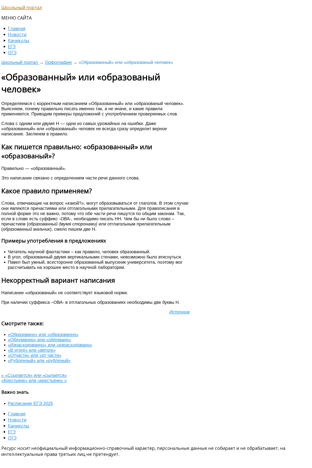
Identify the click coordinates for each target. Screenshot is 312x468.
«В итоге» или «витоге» (32, 350)
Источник (179, 311)
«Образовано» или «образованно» (43, 334)
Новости (17, 34)
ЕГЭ (12, 46)
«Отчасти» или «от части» (34, 355)
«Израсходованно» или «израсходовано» (50, 344)
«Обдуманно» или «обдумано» (39, 339)
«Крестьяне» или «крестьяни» (34, 380)
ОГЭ (12, 52)
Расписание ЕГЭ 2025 (30, 403)
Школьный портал (21, 7)
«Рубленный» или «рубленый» (39, 360)
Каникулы (18, 40)
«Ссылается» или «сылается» (34, 375)
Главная (17, 28)
